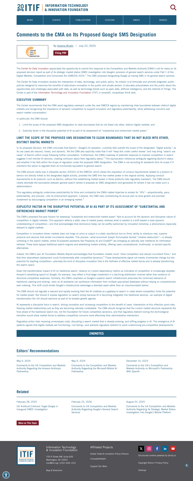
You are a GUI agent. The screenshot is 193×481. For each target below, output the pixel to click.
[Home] (56, 7)
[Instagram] (149, 449)
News (30, 20)
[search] (173, 8)
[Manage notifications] (186, 465)
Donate (163, 20)
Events (56, 20)
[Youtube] (173, 449)
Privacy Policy (161, 463)
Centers (110, 20)
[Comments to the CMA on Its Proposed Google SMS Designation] (33, 52)
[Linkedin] (165, 449)
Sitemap (142, 470)
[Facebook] (157, 449)
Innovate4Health (98, 459)
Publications (83, 20)
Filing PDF (60, 52)
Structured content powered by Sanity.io (157, 455)
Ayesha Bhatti (65, 45)
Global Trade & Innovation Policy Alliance (109, 454)
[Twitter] (141, 449)
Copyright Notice (146, 463)
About (136, 20)
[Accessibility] (6, 475)
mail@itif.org (52, 463)
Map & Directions (54, 470)
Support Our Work (98, 466)
